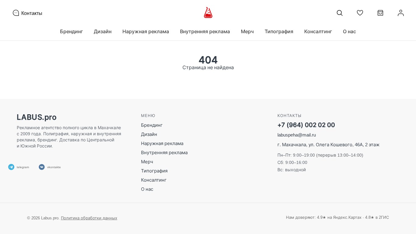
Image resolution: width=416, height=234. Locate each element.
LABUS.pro (37, 117)
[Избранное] (360, 13)
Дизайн (149, 134)
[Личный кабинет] (401, 13)
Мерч (147, 162)
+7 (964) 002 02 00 (306, 125)
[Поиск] (339, 13)
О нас (349, 31)
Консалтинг (154, 180)
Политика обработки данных (89, 217)
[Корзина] (380, 15)
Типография (154, 171)
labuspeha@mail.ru (296, 135)
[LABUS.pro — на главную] (208, 12)
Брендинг (152, 125)
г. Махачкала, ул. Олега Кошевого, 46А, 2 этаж (328, 144)
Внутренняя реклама (164, 152)
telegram (23, 167)
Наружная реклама (162, 143)
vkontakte (54, 167)
